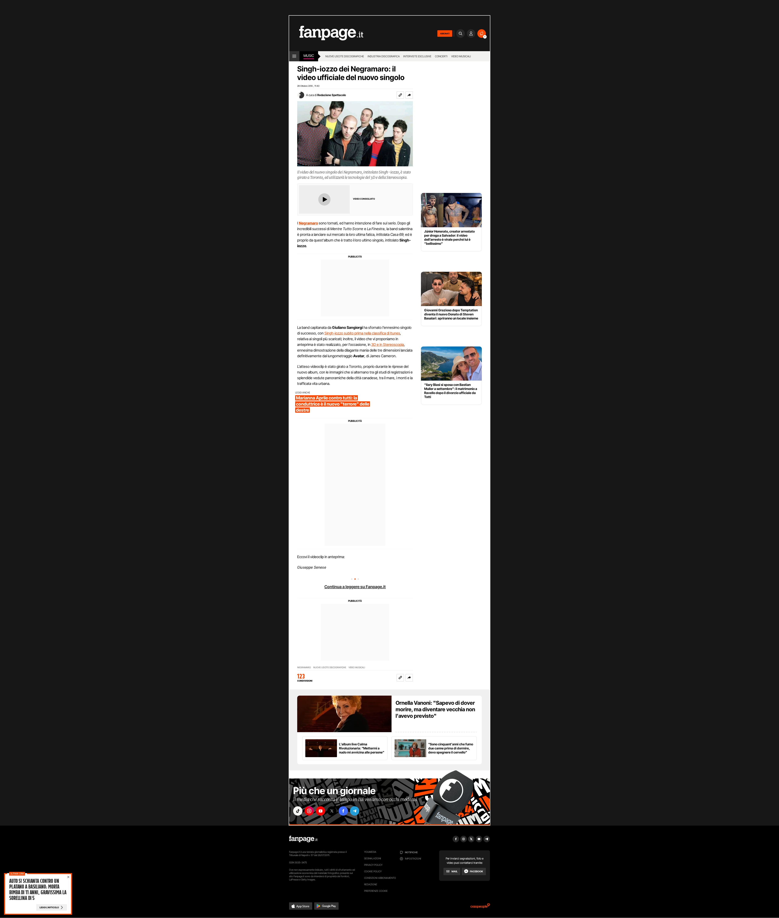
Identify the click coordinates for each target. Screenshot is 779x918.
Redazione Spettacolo (331, 95)
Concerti (441, 56)
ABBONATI (445, 33)
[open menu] (294, 56)
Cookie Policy (373, 871)
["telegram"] (354, 811)
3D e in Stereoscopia (387, 344)
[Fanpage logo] (326, 33)
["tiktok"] (297, 811)
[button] (409, 95)
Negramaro (304, 667)
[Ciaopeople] (480, 907)
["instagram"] (309, 811)
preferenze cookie (376, 890)
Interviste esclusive (417, 56)
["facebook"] (343, 811)
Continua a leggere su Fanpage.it (355, 586)
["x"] (332, 811)
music (308, 56)
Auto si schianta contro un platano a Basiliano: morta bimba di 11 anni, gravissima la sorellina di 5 (37, 889)
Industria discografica (384, 56)
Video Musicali (461, 56)
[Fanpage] (303, 839)
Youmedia (370, 851)
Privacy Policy (373, 864)
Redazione (370, 884)
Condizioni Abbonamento (380, 877)
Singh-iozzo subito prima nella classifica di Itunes (362, 333)
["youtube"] (320, 811)
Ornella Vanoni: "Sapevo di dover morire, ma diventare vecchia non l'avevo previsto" (435, 709)
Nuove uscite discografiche (344, 56)
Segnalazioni (372, 858)
